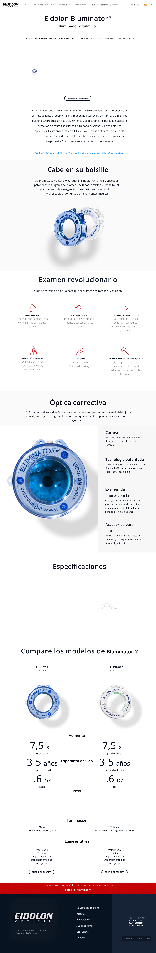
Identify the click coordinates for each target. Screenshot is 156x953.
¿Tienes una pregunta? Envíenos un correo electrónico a (78, 885)
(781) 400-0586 (137, 923)
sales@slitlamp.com (78, 889)
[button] (93, 4)
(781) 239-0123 (137, 925)
